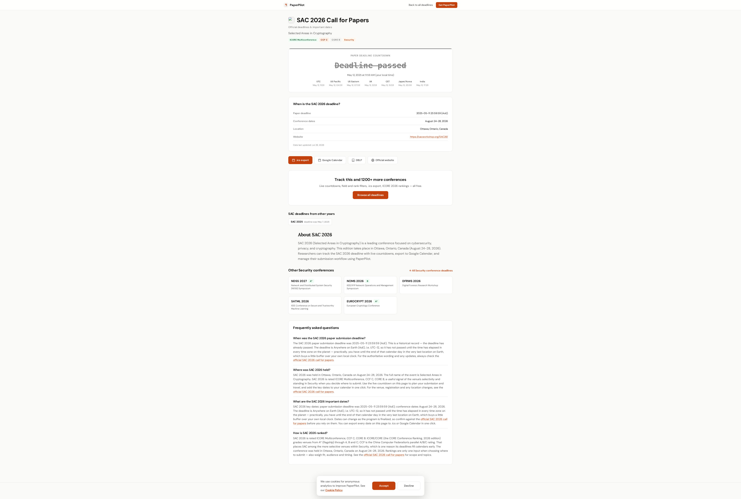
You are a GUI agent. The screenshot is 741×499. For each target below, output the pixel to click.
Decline (409, 485)
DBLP (359, 160)
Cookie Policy (334, 490)
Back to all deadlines (421, 5)
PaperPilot (297, 5)
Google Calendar (332, 160)
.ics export (302, 160)
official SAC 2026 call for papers (313, 360)
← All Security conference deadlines (431, 270)
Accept (384, 485)
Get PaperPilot (447, 5)
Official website (385, 160)
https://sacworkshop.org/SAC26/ (429, 136)
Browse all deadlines (370, 195)
